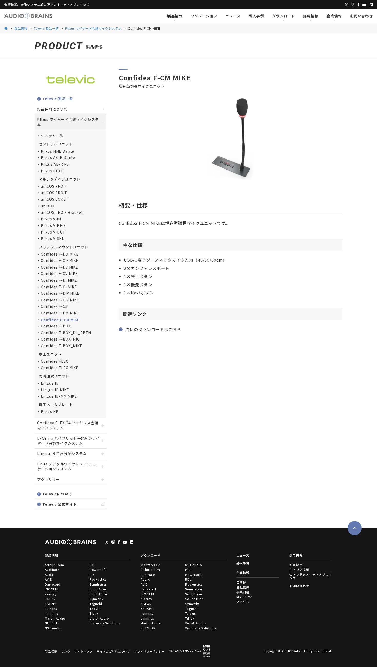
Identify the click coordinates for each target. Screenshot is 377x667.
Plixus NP (49, 411)
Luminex (51, 613)
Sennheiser (98, 584)
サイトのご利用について (113, 651)
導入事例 (256, 15)
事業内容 (243, 592)
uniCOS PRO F (54, 186)
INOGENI (51, 589)
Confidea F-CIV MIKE (60, 299)
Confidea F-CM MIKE (60, 319)
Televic (95, 608)
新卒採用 (295, 565)
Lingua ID (50, 383)
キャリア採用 (299, 569)
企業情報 (334, 15)
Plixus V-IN (51, 218)
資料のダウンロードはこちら (153, 329)
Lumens (51, 608)
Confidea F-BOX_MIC (60, 339)
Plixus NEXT (52, 170)
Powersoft (98, 569)
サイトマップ (83, 651)
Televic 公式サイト (59, 504)
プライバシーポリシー (149, 651)
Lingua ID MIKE (55, 389)
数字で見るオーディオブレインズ (310, 576)
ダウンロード (283, 15)
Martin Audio (55, 618)
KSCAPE (51, 603)
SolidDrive (98, 589)
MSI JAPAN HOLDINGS (185, 650)
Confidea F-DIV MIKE (60, 293)
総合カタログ (150, 565)
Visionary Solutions (105, 623)
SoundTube (99, 594)
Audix (49, 574)
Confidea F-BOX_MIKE (61, 345)
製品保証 (51, 651)
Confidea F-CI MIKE (59, 286)
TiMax (94, 613)
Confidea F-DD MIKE (60, 254)
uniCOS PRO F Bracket (62, 212)
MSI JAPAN (244, 597)
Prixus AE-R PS (55, 164)
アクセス (242, 601)
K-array (50, 594)
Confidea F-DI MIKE (59, 280)
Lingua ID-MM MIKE (59, 396)
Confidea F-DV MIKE (59, 267)
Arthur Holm (54, 565)
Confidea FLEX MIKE (59, 367)
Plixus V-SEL (52, 238)
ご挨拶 (241, 582)
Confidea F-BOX (56, 326)
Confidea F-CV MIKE (59, 273)
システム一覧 (52, 135)
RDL (93, 574)
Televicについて (57, 493)
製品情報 (174, 15)
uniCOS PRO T (54, 192)
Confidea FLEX (54, 361)
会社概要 (243, 587)
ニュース (232, 15)
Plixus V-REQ (53, 225)
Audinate (52, 569)
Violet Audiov (196, 623)
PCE (93, 565)
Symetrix (96, 599)
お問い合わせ (361, 15)
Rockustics (98, 579)
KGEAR (50, 599)
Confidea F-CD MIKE (59, 260)
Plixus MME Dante (57, 151)
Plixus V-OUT (53, 232)
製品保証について (52, 109)
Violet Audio (99, 618)
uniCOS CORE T (55, 199)
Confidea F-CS (54, 306)
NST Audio (53, 628)
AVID (48, 579)
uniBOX (48, 205)
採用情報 (310, 15)
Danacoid (53, 584)
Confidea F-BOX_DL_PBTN (66, 332)
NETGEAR (52, 623)
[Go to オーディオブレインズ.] (6, 28)
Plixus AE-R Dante (58, 157)
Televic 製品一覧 (57, 98)
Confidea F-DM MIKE (60, 312)
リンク (65, 651)
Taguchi (96, 603)
